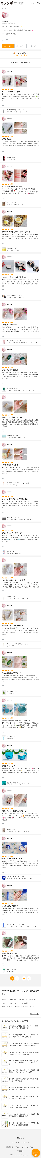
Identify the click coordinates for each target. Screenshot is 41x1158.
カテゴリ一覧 (15, 1142)
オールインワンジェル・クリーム (25, 1006)
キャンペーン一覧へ (20, 55)
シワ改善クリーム (12, 999)
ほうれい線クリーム (8, 1006)
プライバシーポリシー (28, 1147)
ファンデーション (7, 1003)
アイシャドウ (23, 999)
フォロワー (21, 46)
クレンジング (32, 999)
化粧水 (26, 1003)
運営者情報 (9, 1147)
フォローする (7, 46)
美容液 (4, 999)
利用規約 (17, 1147)
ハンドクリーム (18, 1003)
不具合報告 (20, 1151)
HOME (20, 1137)
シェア (34, 46)
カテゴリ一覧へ (34, 1014)
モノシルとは (25, 1142)
